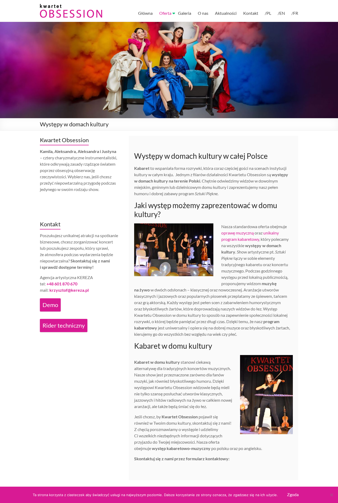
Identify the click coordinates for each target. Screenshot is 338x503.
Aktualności (226, 13)
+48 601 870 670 (61, 283)
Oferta (165, 13)
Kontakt (250, 13)
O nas (203, 13)
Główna (145, 13)
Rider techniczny (64, 325)
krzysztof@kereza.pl (69, 290)
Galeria (184, 13)
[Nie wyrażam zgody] (331, 494)
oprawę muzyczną (237, 232)
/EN (281, 13)
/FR (295, 13)
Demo (50, 304)
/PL (268, 13)
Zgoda (293, 494)
